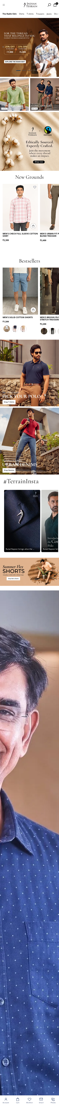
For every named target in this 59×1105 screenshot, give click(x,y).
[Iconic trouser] (44, 94)
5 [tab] (41, 70)
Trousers (40, 13)
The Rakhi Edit (9, 13)
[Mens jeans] (29, 441)
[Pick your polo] (29, 373)
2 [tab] (24, 70)
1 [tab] (18, 70)
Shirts (21, 13)
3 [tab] (29, 70)
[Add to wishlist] (34, 187)
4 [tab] (35, 70)
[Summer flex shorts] (29, 572)
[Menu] (4, 5)
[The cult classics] (14, 94)
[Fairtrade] (29, 141)
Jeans (49, 13)
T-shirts (30, 13)
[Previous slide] (3, 47)
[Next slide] (55, 47)
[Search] (49, 4)
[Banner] (29, 47)
